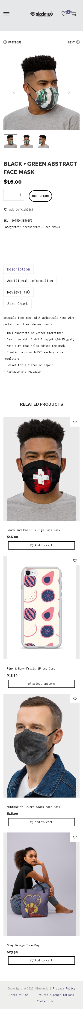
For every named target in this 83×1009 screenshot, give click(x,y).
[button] (18, 209)
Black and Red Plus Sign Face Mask (33, 530)
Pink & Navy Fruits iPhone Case (31, 668)
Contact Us (45, 1001)
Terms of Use (18, 995)
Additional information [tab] (30, 281)
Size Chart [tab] (17, 304)
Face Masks (52, 227)
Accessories (32, 227)
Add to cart (40, 196)
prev (14, 91)
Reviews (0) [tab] (18, 292)
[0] (64, 14)
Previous (14, 42)
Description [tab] (18, 269)
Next (71, 42)
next (69, 91)
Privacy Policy (64, 988)
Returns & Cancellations (55, 995)
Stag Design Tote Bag (23, 945)
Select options (43, 683)
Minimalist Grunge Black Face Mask (33, 807)
